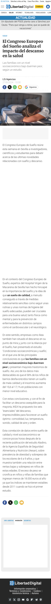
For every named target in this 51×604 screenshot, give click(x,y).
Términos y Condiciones (20, 591)
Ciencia (4, 13)
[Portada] (20, 7)
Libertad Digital (25, 583)
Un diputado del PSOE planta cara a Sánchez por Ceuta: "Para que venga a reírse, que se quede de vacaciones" (25, 25)
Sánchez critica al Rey (18, 1)
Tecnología (29, 13)
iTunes (40, 599)
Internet (19, 13)
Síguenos (33, 87)
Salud (11, 13)
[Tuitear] (10, 87)
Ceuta (42, 1)
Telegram (36, 599)
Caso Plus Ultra (33, 1)
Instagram (18, 599)
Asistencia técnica (20, 593)
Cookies (37, 591)
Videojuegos (40, 13)
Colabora (39, 6)
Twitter (14, 599)
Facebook (10, 599)
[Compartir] (5, 87)
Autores (35, 593)
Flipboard (32, 599)
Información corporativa (25, 588)
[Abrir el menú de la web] (3, 6)
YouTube (23, 599)
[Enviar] (15, 87)
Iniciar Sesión (48, 7)
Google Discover (27, 599)
